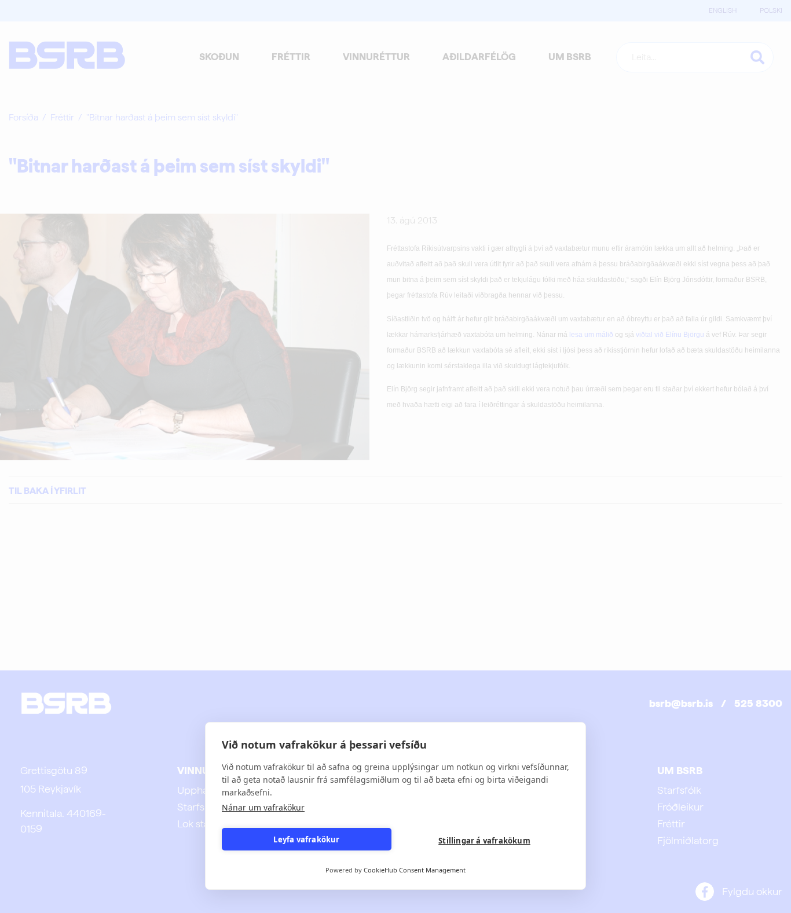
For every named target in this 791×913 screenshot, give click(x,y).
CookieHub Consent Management (415, 870)
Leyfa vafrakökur (306, 839)
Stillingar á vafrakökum (484, 840)
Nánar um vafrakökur (263, 807)
